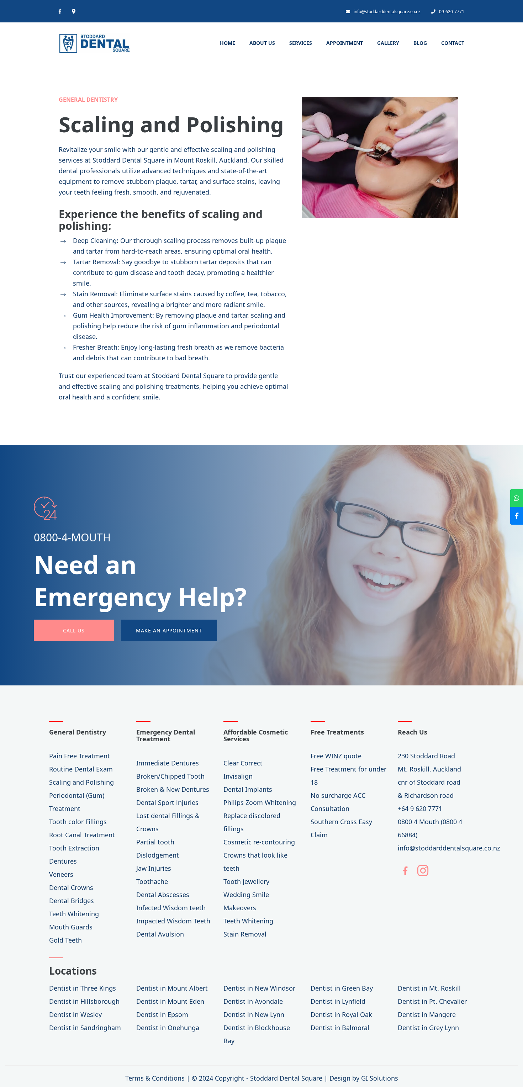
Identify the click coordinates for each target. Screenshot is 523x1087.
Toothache (152, 881)
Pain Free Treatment (79, 756)
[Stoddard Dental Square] (94, 41)
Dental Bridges (71, 900)
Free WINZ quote (336, 756)
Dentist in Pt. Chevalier (432, 1001)
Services (300, 42)
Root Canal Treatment (82, 835)
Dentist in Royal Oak (341, 1014)
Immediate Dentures (167, 763)
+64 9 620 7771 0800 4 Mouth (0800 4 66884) (430, 821)
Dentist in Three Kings (82, 988)
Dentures (63, 861)
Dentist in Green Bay (342, 988)
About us (262, 42)
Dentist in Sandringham (85, 1027)
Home (227, 42)
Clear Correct (243, 763)
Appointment (344, 42)
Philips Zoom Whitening (259, 802)
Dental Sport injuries (167, 802)
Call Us (74, 630)
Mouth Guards (71, 927)
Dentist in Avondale (253, 1001)
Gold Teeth (65, 940)
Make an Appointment (169, 630)
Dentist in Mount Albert (172, 988)
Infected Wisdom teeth (171, 907)
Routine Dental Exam (81, 769)
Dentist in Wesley (75, 1014)
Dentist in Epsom (162, 1014)
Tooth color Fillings (78, 821)
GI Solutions (379, 1078)
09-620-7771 (451, 12)
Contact (452, 42)
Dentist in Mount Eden (170, 1001)
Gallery (388, 42)
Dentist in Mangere (427, 1014)
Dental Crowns (71, 887)
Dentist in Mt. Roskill (429, 988)
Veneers (61, 874)
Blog (420, 42)
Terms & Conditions (155, 1078)
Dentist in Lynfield (338, 1001)
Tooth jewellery (246, 881)
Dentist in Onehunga (167, 1027)
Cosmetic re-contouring (259, 842)
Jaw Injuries (153, 868)
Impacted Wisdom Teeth (173, 921)
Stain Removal (244, 934)
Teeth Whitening (74, 914)
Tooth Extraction (74, 848)
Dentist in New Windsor (259, 988)
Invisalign (238, 776)
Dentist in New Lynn (253, 1014)
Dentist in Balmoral (340, 1027)
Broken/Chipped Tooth (170, 776)
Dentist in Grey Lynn (428, 1027)
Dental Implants (247, 789)
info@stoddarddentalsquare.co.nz (387, 12)
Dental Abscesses (162, 894)
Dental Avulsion (160, 934)
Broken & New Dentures (172, 789)
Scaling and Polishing (81, 782)
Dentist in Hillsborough (84, 1001)
